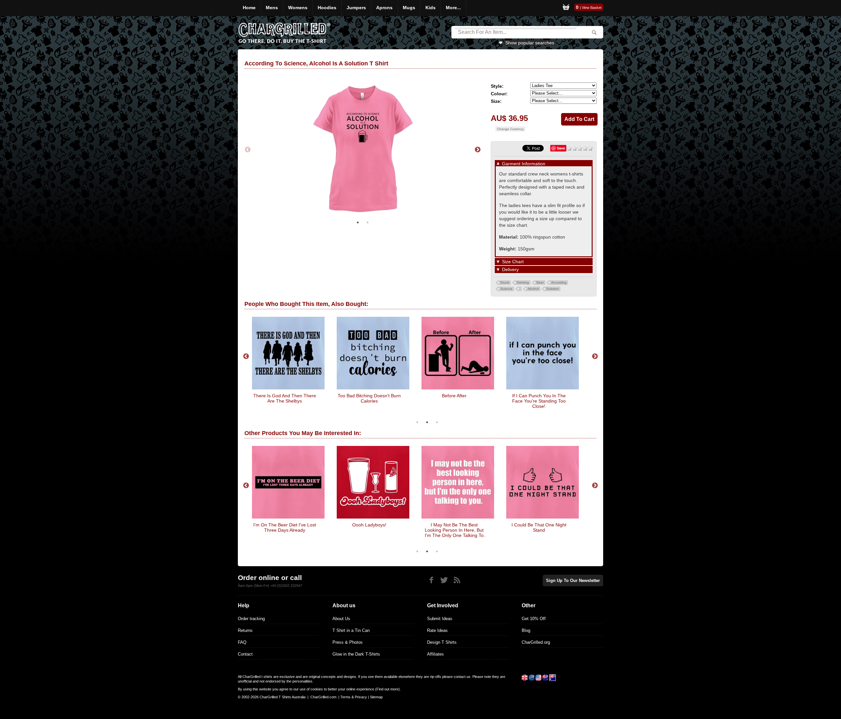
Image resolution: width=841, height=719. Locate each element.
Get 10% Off (534, 618)
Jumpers (356, 7)
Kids (430, 7)
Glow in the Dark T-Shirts (356, 654)
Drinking (523, 282)
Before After (454, 395)
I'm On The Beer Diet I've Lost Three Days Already (284, 527)
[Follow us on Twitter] (444, 580)
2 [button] (367, 222)
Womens (297, 7)
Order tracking (251, 618)
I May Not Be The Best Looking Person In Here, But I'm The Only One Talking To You (454, 530)
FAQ (242, 642)
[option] (363, 150)
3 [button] (437, 422)
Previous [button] (247, 150)
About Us (341, 618)
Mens (272, 7)
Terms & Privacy (353, 697)
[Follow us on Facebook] (431, 580)
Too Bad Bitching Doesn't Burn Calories (369, 398)
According (558, 282)
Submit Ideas (439, 618)
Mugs (409, 7)
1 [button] (357, 222)
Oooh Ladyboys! (369, 524)
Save (561, 148)
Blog (526, 630)
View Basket (592, 8)
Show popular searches (529, 42)
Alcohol (533, 288)
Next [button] (477, 150)
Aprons (384, 7)
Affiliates (435, 654)
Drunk (504, 282)
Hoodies (327, 7)
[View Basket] (566, 8)
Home (249, 7)
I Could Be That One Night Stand (538, 527)
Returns (245, 630)
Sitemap (376, 697)
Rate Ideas (437, 630)
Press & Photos (347, 642)
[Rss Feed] (457, 580)
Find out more (387, 689)
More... (453, 7)
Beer (540, 282)
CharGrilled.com (323, 697)
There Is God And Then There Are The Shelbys (284, 398)
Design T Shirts (442, 642)
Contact (245, 654)
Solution (552, 288)
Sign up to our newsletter (573, 580)
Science (506, 288)
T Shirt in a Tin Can (351, 630)
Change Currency (510, 129)
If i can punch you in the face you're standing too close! (539, 401)
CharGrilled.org (536, 642)
